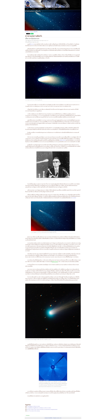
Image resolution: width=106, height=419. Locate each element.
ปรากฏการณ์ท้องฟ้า (33, 32)
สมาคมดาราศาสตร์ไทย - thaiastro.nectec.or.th (53, 418)
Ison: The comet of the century (33, 411)
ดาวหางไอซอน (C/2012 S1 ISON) (33, 406)
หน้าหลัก (27, 32)
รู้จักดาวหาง (32, 44)
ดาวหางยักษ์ (73, 198)
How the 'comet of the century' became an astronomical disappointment (42, 409)
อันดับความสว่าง (63, 140)
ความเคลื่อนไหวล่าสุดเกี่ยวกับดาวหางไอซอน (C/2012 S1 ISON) (39, 408)
